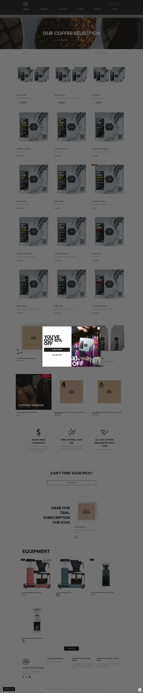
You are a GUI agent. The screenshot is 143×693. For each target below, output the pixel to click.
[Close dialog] (98, 328)
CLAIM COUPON (57, 349)
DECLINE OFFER (57, 355)
